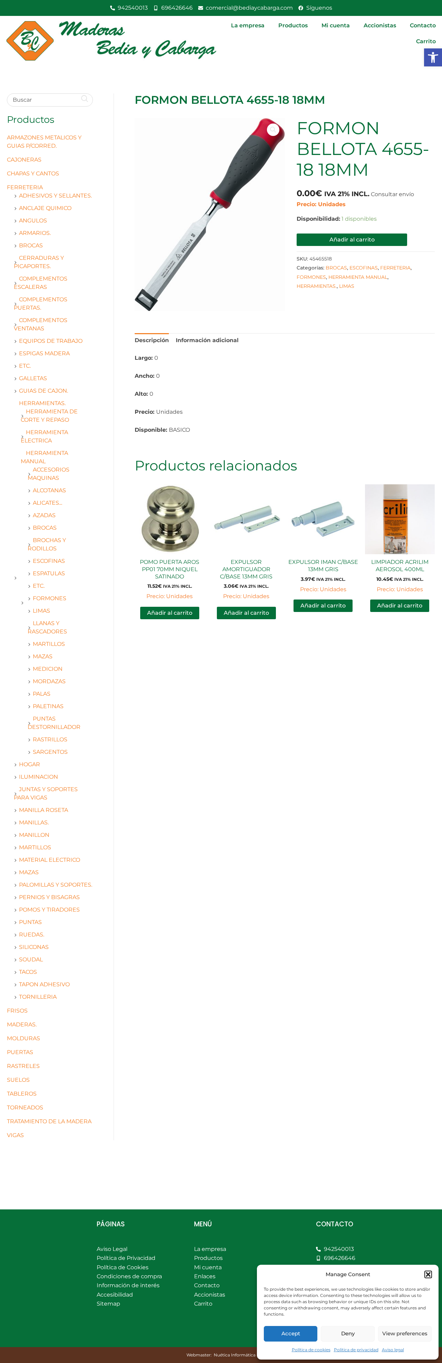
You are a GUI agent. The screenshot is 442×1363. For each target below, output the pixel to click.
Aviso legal (393, 1349)
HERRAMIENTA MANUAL (357, 277)
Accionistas (380, 25)
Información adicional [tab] (207, 340)
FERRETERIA (25, 187)
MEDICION (48, 669)
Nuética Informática (235, 1354)
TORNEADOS (25, 1107)
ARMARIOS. (35, 233)
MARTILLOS (49, 644)
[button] (433, 57)
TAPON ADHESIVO (44, 984)
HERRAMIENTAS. (42, 403)
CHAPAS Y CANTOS (33, 173)
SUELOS (18, 1080)
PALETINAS (48, 706)
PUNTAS (30, 922)
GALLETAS (33, 378)
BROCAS (31, 245)
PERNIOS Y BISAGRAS (49, 897)
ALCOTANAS (49, 490)
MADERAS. (22, 1024)
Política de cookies (311, 1349)
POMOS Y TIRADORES (49, 909)
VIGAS (15, 1135)
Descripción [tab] (152, 340)
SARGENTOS (50, 752)
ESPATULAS (49, 573)
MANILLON (34, 835)
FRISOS (17, 1010)
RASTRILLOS (50, 739)
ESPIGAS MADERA (44, 353)
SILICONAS (34, 947)
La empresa (248, 25)
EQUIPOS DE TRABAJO (51, 341)
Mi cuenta (335, 25)
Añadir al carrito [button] (169, 613)
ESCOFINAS (49, 561)
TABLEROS (22, 1093)
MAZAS (42, 656)
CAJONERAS (24, 159)
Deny (348, 1333)
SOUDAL (31, 959)
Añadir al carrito (352, 239)
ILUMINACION (38, 777)
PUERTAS (20, 1052)
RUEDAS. (31, 934)
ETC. (25, 366)
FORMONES (49, 598)
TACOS (28, 972)
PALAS (41, 693)
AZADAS (44, 515)
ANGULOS (33, 220)
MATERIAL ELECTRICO (49, 860)
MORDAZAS (49, 681)
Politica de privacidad (356, 1349)
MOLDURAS (23, 1038)
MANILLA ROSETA (43, 810)
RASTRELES (23, 1066)
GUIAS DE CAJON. (43, 390)
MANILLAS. (34, 822)
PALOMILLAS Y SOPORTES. (55, 884)
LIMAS (41, 610)
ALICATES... (47, 503)
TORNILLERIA (38, 997)
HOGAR (29, 764)
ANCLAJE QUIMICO (45, 208)
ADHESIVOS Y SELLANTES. (55, 195)
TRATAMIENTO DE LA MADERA (49, 1121)
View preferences (404, 1333)
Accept (290, 1333)
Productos (293, 25)
